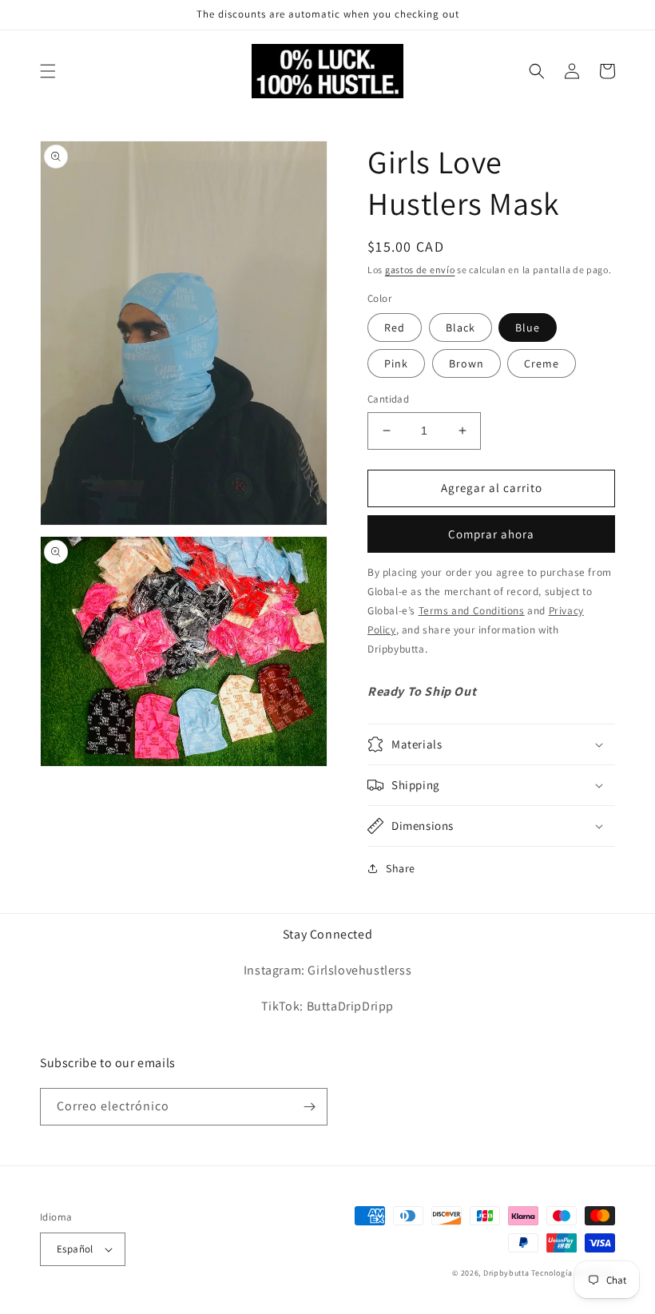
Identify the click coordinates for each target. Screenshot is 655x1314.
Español (75, 1249)
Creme (541, 363)
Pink (396, 363)
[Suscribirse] (309, 1106)
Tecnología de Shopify (573, 1273)
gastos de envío (420, 270)
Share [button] (400, 868)
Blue (527, 327)
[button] (48, 71)
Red (394, 327)
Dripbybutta (506, 1273)
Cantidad (388, 399)
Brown (466, 363)
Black (460, 327)
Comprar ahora (491, 534)
